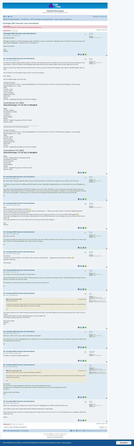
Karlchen (91, 33)
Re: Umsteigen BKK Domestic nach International (18, 58)
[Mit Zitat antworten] (85, 34)
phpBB (50, 433)
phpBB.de (61, 435)
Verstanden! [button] (124, 442)
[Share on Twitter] (81, 54)
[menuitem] (5, 16)
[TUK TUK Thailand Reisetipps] (55, 5)
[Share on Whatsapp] (86, 54)
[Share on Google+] (83, 54)
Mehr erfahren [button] (66, 442)
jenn (90, 293)
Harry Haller (92, 351)
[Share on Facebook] (79, 54)
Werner (90, 58)
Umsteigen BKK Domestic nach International (20, 23)
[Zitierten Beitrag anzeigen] (21, 299)
